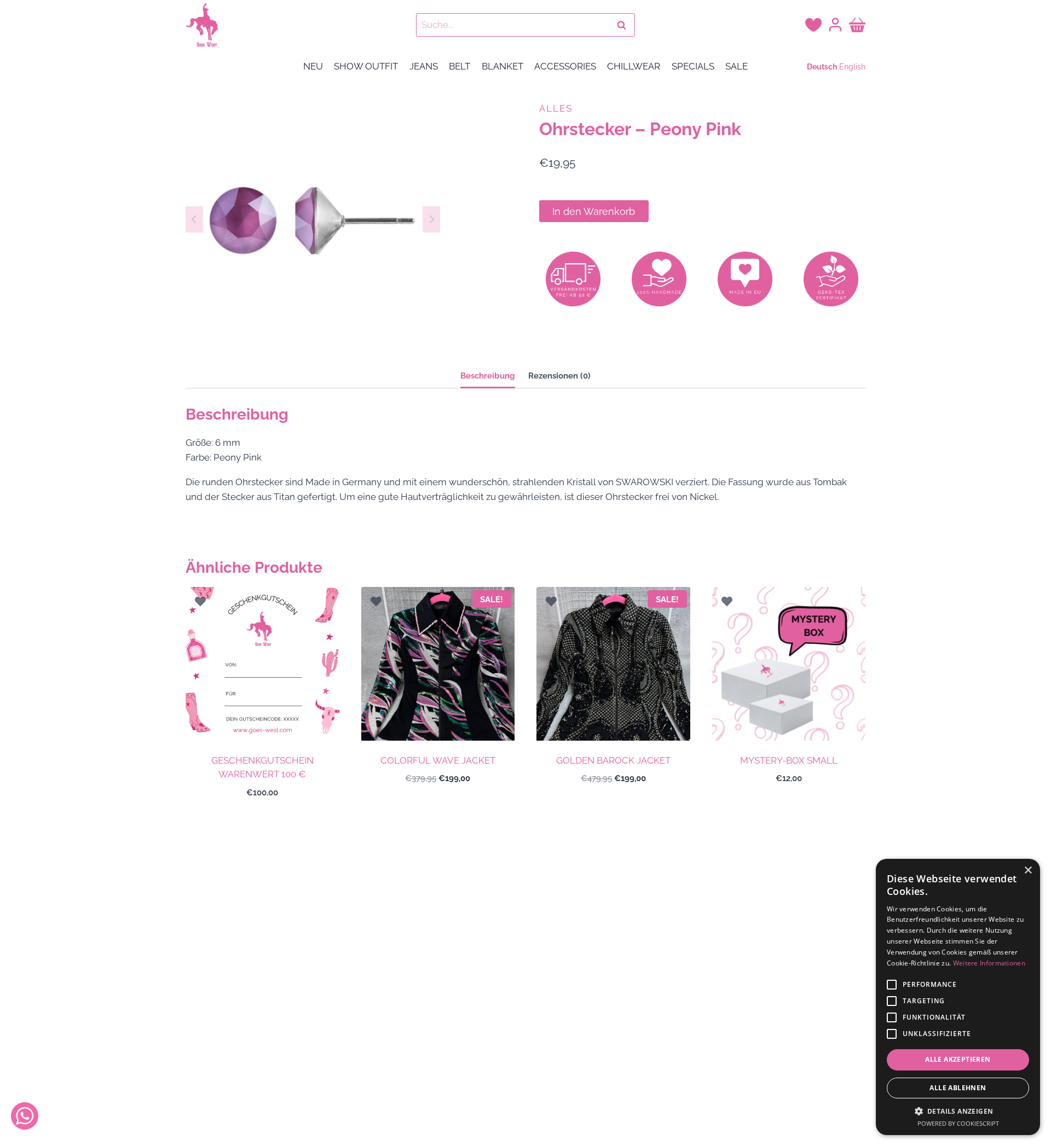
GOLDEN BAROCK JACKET (613, 760)
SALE (736, 66)
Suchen (624, 25)
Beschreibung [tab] (487, 376)
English (852, 66)
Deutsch (822, 66)
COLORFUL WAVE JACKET (437, 760)
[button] (958, 1111)
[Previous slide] (194, 219)
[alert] (958, 997)
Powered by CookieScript (958, 1123)
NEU (313, 66)
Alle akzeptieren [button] (957, 1059)
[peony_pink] (313, 219)
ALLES (556, 108)
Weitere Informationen (989, 963)
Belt (459, 66)
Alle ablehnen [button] (957, 1087)
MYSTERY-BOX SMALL (789, 760)
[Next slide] (431, 219)
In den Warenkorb (593, 211)
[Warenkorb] (857, 24)
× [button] (1028, 870)
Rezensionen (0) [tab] (559, 376)
